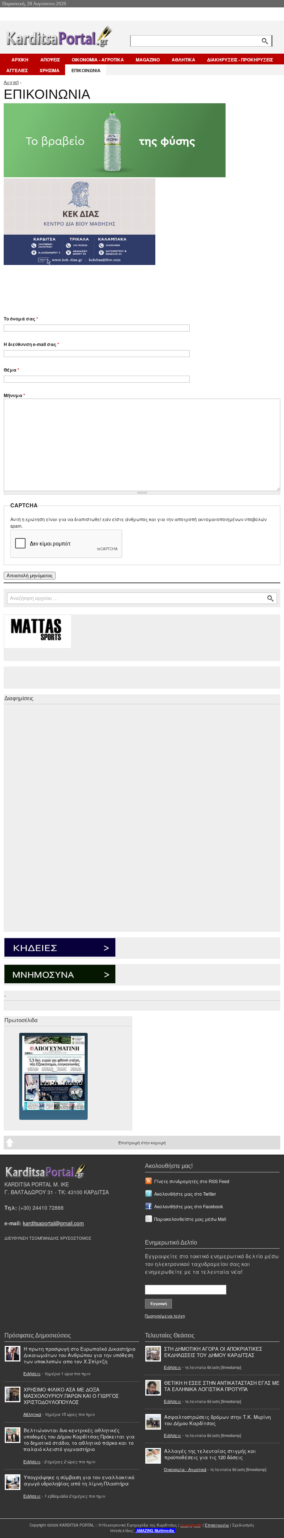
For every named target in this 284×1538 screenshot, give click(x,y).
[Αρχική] (59, 35)
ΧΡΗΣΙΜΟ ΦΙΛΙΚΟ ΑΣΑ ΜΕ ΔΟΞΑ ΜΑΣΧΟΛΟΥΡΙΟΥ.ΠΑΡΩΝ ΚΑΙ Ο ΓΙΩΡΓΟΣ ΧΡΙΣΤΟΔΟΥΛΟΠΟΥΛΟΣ (71, 1396)
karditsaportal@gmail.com (53, 1223)
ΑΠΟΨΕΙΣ (50, 59)
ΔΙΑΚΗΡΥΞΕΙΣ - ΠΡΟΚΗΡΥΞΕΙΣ (240, 59)
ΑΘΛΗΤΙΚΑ (183, 59)
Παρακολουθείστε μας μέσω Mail (190, 1219)
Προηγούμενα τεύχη (165, 1316)
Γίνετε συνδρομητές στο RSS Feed (191, 1181)
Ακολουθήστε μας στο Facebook (188, 1206)
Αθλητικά (32, 1414)
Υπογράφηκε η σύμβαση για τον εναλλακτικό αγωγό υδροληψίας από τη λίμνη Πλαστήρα (79, 1480)
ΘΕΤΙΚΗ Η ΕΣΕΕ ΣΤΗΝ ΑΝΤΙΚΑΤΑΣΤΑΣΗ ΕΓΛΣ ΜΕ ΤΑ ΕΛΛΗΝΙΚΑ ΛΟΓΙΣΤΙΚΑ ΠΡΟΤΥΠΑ (222, 1386)
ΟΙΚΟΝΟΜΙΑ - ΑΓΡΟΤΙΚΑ (98, 59)
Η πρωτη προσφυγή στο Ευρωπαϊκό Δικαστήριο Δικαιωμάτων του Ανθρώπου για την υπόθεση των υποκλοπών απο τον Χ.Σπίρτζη (79, 1355)
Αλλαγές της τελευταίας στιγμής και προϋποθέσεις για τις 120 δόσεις (210, 1454)
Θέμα (11, 369)
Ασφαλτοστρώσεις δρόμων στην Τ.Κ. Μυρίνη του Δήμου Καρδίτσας (217, 1420)
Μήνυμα (14, 395)
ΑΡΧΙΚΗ (19, 59)
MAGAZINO (148, 59)
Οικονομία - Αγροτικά (185, 1469)
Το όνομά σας (21, 318)
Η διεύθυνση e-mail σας (31, 344)
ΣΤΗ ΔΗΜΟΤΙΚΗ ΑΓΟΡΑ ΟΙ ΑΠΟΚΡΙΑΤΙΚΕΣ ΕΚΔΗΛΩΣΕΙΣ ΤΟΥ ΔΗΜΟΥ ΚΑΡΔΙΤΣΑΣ (213, 1352)
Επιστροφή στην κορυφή (142, 1142)
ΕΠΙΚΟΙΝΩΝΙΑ (86, 70)
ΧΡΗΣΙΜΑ (50, 70)
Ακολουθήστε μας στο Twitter (185, 1194)
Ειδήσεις (32, 1373)
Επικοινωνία (217, 1525)
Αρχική (11, 82)
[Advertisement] (135, 287)
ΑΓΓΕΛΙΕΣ (17, 70)
